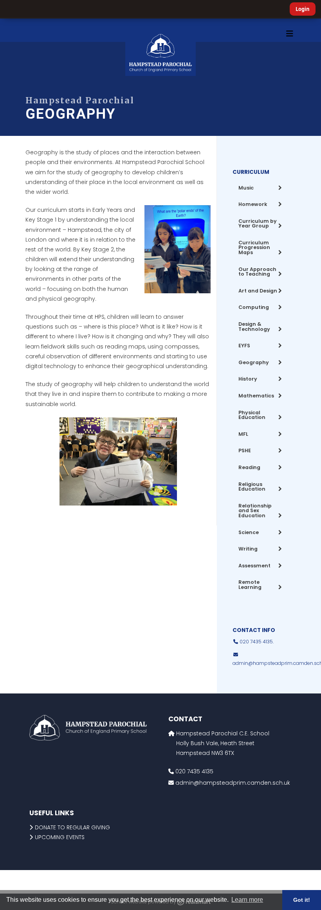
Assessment (254, 565)
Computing (253, 307)
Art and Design (257, 290)
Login (303, 9)
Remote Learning (249, 584)
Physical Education (251, 415)
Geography (253, 362)
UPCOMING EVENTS (60, 837)
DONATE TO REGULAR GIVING (72, 827)
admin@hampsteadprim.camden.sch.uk (232, 783)
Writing (248, 548)
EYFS (244, 345)
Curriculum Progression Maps (254, 247)
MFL (243, 434)
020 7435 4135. (256, 641)
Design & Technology (254, 326)
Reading (249, 467)
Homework (252, 204)
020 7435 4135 (193, 771)
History (247, 379)
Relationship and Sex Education (255, 510)
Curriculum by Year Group (257, 223)
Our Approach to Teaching (257, 272)
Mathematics (256, 395)
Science (248, 532)
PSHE (244, 450)
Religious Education (251, 487)
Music (246, 187)
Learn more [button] (247, 899)
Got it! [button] (301, 900)
